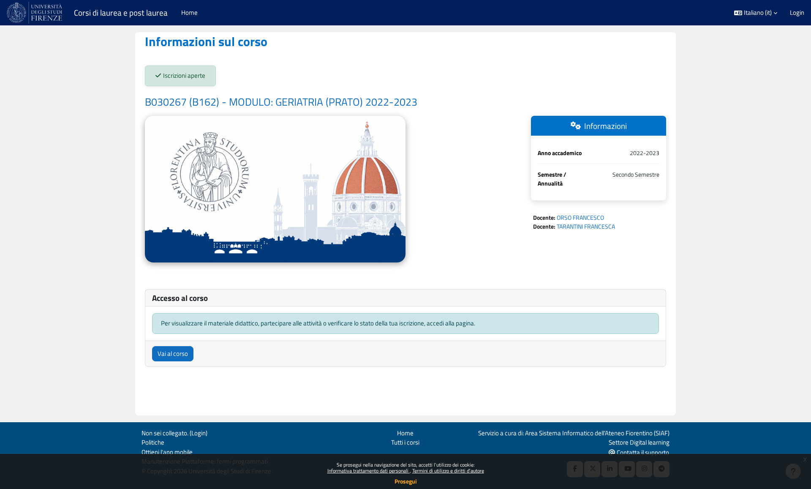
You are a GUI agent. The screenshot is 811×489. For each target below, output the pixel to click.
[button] (756, 13)
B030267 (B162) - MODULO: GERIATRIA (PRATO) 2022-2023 (281, 102)
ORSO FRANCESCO (580, 217)
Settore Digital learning (639, 442)
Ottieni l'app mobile (167, 452)
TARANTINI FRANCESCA (586, 226)
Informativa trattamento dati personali (368, 471)
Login (797, 12)
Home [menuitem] (189, 12)
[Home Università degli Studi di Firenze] (35, 13)
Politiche (153, 442)
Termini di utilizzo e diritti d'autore (448, 471)
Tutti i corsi (405, 442)
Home (405, 433)
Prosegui (406, 481)
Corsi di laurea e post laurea (121, 13)
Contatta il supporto (642, 452)
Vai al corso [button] (173, 353)
